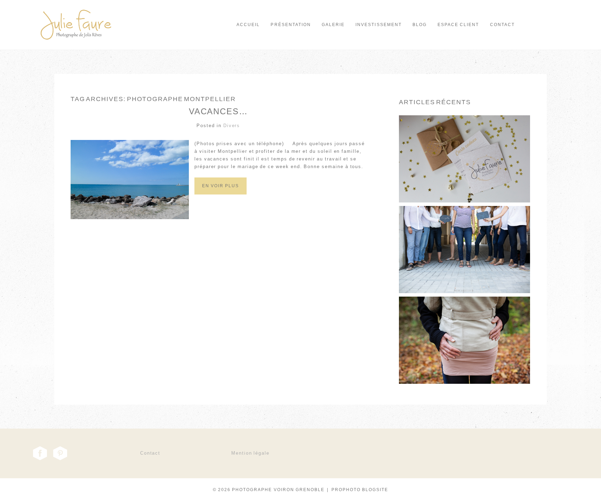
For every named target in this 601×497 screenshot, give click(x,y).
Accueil (248, 24)
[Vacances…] (220, 193)
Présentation (291, 24)
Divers (231, 125)
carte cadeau (464, 143)
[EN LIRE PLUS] (464, 175)
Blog (419, 24)
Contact (502, 24)
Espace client (458, 24)
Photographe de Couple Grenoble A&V (464, 324)
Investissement (378, 24)
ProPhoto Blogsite (359, 489)
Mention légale (250, 453)
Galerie (333, 24)
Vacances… (218, 111)
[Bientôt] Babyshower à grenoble (464, 234)
